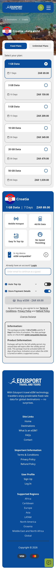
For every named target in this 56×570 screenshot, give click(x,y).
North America (28, 521)
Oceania (28, 526)
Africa (28, 498)
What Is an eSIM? (28, 430)
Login (34, 265)
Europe (28, 507)
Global (28, 535)
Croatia (25, 19)
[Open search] (41, 7)
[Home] (14, 7)
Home (28, 421)
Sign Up (28, 479)
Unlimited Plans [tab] (40, 45)
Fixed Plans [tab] (15, 45)
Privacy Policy (24, 311)
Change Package (28, 316)
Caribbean (28, 503)
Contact (28, 439)
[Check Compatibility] (45, 254)
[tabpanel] (28, 122)
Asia (28, 512)
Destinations (28, 425)
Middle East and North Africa (28, 531)
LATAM (28, 517)
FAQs (28, 435)
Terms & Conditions (28, 454)
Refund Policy (43, 311)
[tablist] (28, 45)
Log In (28, 483)
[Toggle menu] (48, 8)
